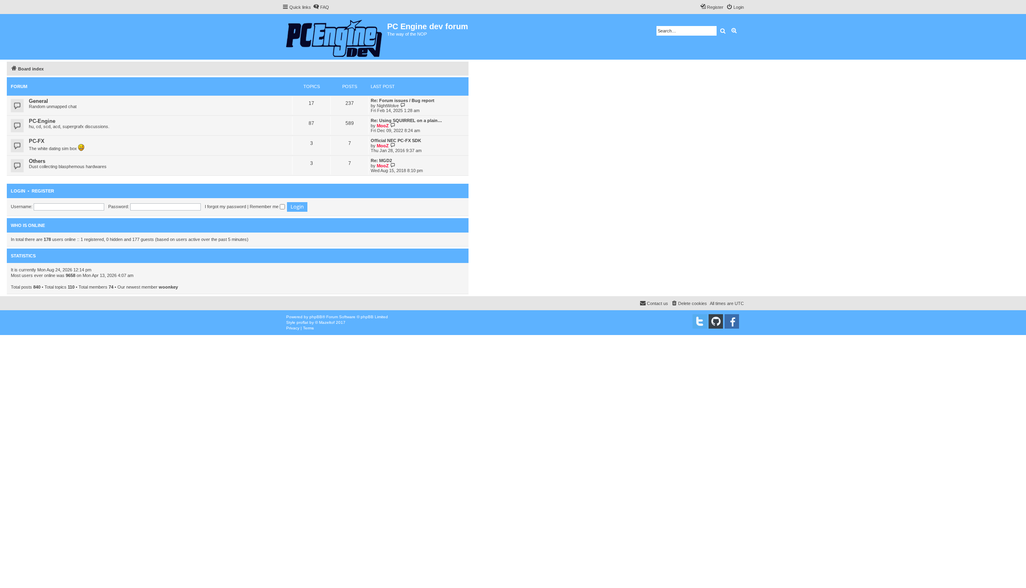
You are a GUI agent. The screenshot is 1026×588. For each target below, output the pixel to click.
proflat (302, 322)
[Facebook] (732, 321)
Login (18, 191)
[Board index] (334, 37)
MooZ (383, 125)
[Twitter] (700, 321)
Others (37, 161)
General (38, 101)
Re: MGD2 (381, 160)
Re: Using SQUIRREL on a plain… (406, 120)
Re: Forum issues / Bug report (402, 100)
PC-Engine (42, 121)
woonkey (168, 287)
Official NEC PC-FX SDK (396, 140)
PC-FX (36, 141)
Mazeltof (327, 322)
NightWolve (388, 105)
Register (43, 191)
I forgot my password (225, 206)
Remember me (265, 206)
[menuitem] (321, 7)
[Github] (716, 321)
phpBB (315, 317)
